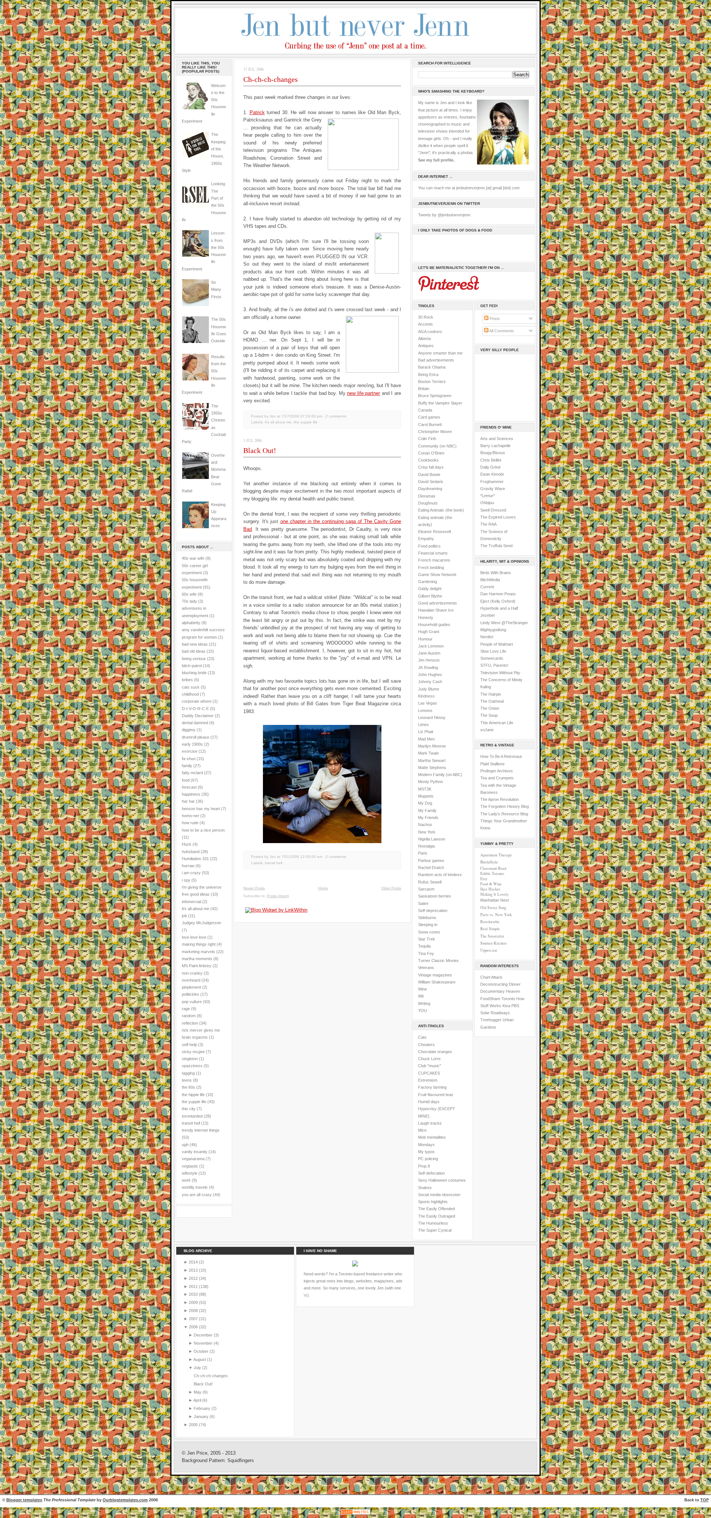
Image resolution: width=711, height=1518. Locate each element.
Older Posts (391, 888)
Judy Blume (428, 689)
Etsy (483, 878)
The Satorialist (492, 936)
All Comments (501, 331)
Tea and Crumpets (497, 778)
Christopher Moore (435, 431)
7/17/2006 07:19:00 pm (301, 416)
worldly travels (195, 1187)
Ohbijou (487, 502)
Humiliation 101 (195, 858)
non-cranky (192, 973)
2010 (194, 1294)
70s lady (189, 601)
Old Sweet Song (493, 907)
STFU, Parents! (494, 665)
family (187, 765)
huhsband (191, 851)
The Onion (489, 708)
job (184, 915)
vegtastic (190, 1166)
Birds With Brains (495, 572)
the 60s (188, 1087)
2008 (194, 1310)
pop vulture (192, 1001)
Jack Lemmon (431, 646)
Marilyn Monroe (432, 746)
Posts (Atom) (278, 896)
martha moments (197, 958)
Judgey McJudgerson (201, 923)
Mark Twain (428, 753)
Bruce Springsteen (434, 395)
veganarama (193, 1158)
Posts (494, 318)
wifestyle (189, 1173)
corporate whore (196, 701)
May (198, 1392)
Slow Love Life (493, 651)
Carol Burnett (430, 424)
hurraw (188, 865)
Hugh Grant (428, 631)
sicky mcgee (193, 1051)
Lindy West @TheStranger (504, 622)
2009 (194, 1302)
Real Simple (490, 928)
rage (186, 1008)
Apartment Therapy (496, 855)
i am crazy (191, 872)
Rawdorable (490, 921)
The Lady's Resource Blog (504, 814)
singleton (190, 1058)
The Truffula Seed (496, 545)
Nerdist (486, 637)
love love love (194, 937)
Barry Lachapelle (495, 445)
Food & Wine (491, 883)
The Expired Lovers (498, 517)
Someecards (491, 658)
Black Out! (259, 450)
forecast (189, 787)
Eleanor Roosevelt (434, 531)
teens (187, 1080)
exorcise (189, 751)
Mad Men (426, 739)
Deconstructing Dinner (500, 984)
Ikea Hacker (490, 889)
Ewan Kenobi (492, 474)
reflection (190, 1023)
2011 (194, 1286)
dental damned (195, 722)
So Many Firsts (216, 289)
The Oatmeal (492, 701)
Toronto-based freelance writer (366, 1274)
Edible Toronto (492, 873)
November (204, 1343)
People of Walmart (496, 644)
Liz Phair (426, 731)
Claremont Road (493, 868)
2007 (194, 1318)
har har (188, 801)
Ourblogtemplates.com (125, 1500)
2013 (194, 1270)
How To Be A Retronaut (501, 756)
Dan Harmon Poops (498, 594)
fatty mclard (192, 772)
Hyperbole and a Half (499, 608)
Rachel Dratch (431, 867)
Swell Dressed (493, 510)
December (204, 1335)
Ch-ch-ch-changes (270, 79)
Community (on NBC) (437, 446)
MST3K (424, 789)
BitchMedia (490, 579)
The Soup (489, 715)
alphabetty (191, 622)
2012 (194, 1278)
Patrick (257, 112)
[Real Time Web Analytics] (355, 1514)
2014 (194, 1262)
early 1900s (192, 744)
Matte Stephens (432, 767)
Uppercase (488, 950)
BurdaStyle (489, 862)
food (186, 780)
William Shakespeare (436, 982)
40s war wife (193, 558)
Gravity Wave (492, 488)
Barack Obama (431, 367)
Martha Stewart (431, 760)
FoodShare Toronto (497, 998)
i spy (186, 880)
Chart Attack (491, 977)
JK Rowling (428, 667)
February (202, 1408)
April (197, 1400)
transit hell (191, 1123)
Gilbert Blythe (430, 596)
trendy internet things (201, 1130)
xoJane (487, 730)
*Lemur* (487, 495)
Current (487, 587)
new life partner (363, 393)
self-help (189, 1044)
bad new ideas (195, 644)
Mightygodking (493, 629)
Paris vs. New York (496, 914)
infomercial (191, 901)
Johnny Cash (430, 681)
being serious (194, 658)
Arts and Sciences (496, 438)
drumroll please (195, 737)
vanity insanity (194, 1151)
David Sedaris (430, 481)
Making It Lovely (494, 894)
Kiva (506, 1005)
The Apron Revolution (499, 799)
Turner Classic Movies (438, 960)
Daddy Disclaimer (198, 715)
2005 (194, 1424)
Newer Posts (254, 888)
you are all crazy (197, 1194)
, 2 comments (334, 416)
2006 (194, 1327)
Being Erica (428, 374)
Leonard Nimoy (431, 717)
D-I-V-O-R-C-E (195, 708)
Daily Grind (490, 467)
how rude (190, 822)
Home (323, 888)
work (186, 1180)
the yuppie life (194, 1101)
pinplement (191, 987)
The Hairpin (490, 694)
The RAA (488, 524)
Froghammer (492, 481)
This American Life (496, 722)
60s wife (189, 594)
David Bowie (429, 474)
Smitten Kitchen (493, 943)
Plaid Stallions (492, 764)
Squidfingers (240, 1460)
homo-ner (190, 815)
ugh (185, 1144)
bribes (187, 680)
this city (189, 1108)
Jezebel (487, 615)
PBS (515, 1005)
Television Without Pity (500, 672)
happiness (191, 794)
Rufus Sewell (429, 882)
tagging (188, 1073)
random (189, 1015)
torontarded (192, 1116)
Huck (186, 844)
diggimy (189, 730)
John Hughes (430, 674)
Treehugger (490, 1020)
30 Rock (425, 317)
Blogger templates (24, 1500)
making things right (199, 944)
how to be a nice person (203, 830)
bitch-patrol (192, 665)
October (202, 1351)
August (200, 1359)
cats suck (191, 687)
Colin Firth (427, 438)
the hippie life (193, 1094)
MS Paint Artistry (196, 965)
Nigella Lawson (431, 839)
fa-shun (189, 758)
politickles (190, 994)
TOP (704, 1500)
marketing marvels (198, 951)
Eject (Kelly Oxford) (497, 601)
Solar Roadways (495, 1013)
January (202, 1416)
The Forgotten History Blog (504, 806)
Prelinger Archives (496, 771)
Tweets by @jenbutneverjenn (444, 215)
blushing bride (194, 672)
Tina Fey (426, 953)
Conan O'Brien (431, 453)
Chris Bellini (490, 460)
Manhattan (494, 900)
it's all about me (195, 908)
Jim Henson (429, 660)
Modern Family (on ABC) (440, 774)
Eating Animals (431, 510)
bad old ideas (194, 651)
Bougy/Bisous (492, 452)
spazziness (192, 1065)
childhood (190, 694)
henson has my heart (201, 808)
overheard (191, 980)
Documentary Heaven (500, 991)
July (198, 1367)
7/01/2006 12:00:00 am (301, 857)
